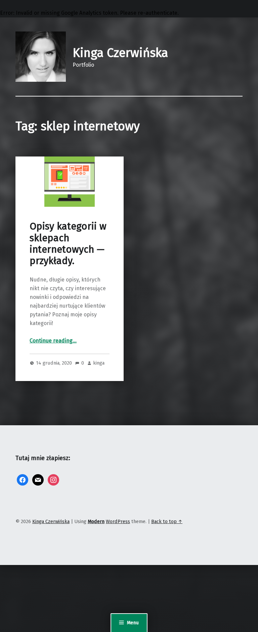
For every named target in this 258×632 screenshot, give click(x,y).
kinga (98, 363)
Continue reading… (53, 340)
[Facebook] (22, 480)
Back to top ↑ (166, 521)
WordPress (118, 521)
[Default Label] (38, 480)
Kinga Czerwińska (120, 53)
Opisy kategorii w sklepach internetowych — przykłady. (68, 243)
